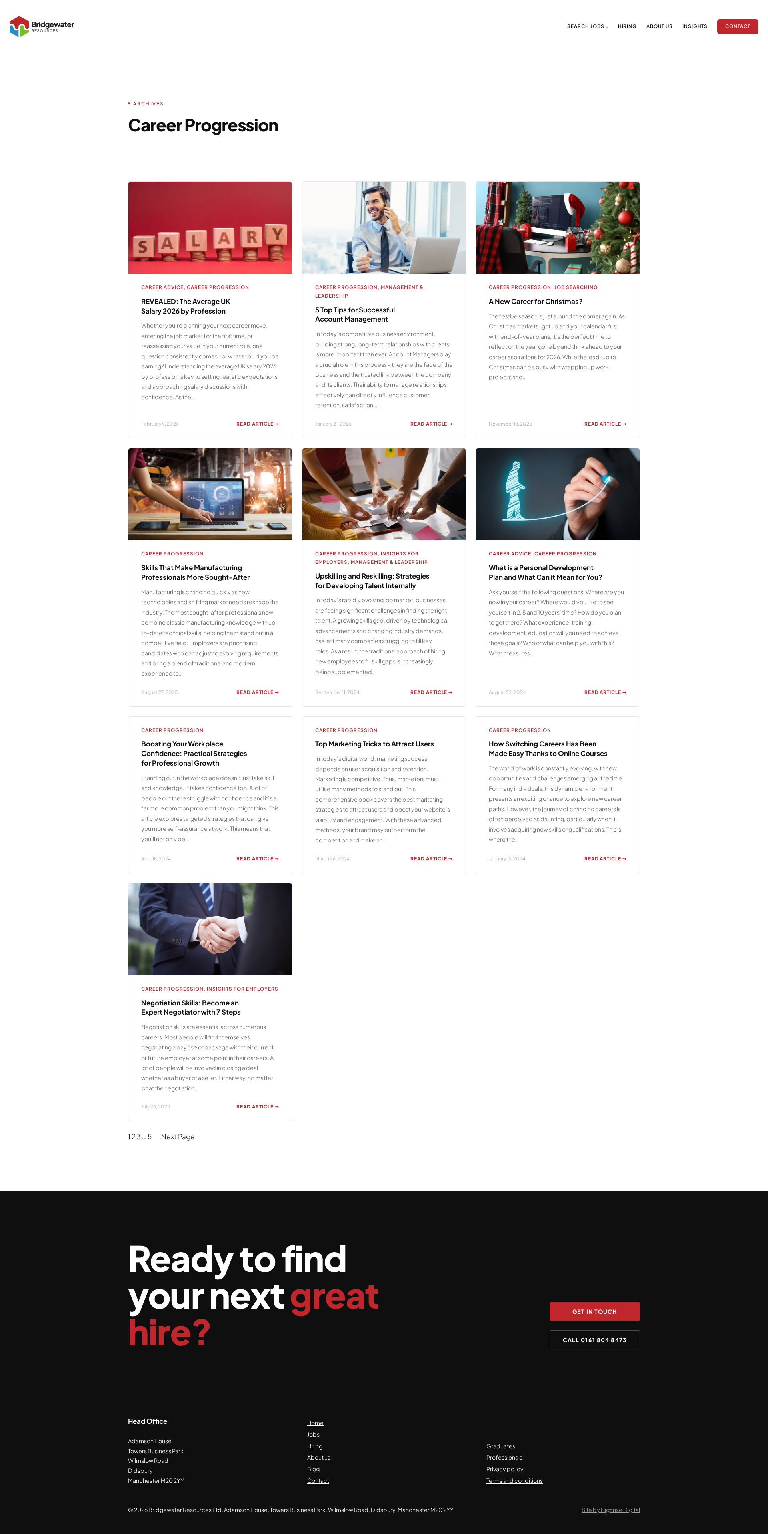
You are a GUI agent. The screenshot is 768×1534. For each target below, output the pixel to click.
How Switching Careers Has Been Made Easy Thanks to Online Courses (548, 748)
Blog (313, 1468)
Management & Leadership (389, 562)
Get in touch (594, 1311)
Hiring (314, 1446)
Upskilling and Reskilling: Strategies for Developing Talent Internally (372, 580)
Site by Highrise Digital (611, 1509)
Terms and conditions (514, 1480)
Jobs (313, 1434)
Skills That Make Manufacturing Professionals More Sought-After (195, 572)
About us (318, 1457)
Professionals (504, 1457)
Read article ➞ (257, 424)
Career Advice (162, 287)
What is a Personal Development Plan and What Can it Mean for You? (545, 572)
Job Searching (576, 287)
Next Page (178, 1136)
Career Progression (218, 287)
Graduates (500, 1446)
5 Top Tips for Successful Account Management (355, 314)
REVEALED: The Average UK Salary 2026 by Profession (185, 306)
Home (315, 1422)
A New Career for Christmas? (536, 301)
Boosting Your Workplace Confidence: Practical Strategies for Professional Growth (194, 753)
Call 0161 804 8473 (595, 1339)
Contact (318, 1480)
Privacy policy (505, 1468)
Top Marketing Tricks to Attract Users (374, 743)
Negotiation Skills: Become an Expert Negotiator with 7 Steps (191, 1007)
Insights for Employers (242, 989)
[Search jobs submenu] (607, 26)
